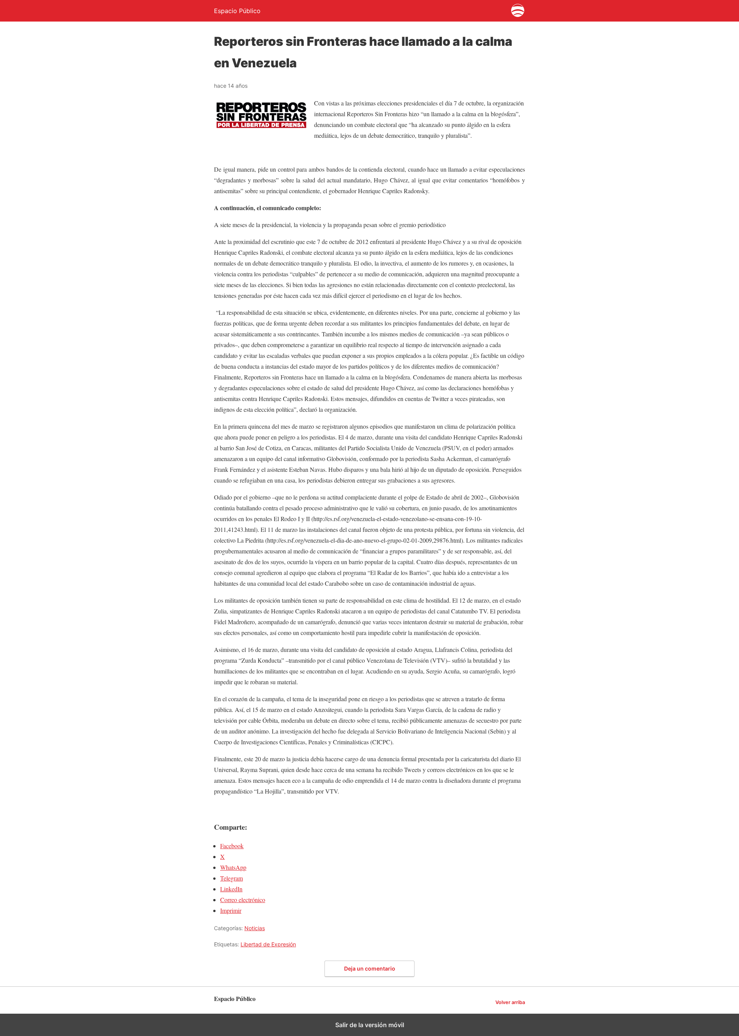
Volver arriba (510, 1002)
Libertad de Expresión (268, 944)
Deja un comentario (369, 968)
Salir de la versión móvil (369, 1025)
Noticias (254, 928)
